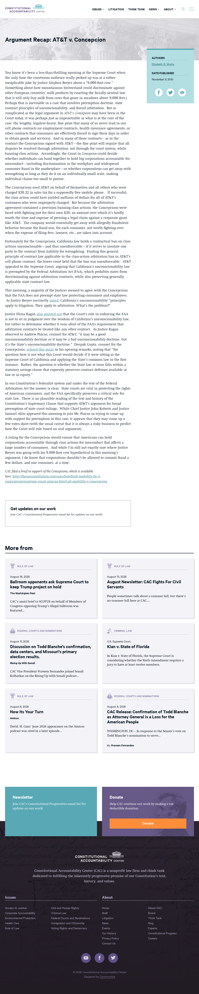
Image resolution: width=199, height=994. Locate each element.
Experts (152, 928)
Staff (105, 913)
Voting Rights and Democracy (69, 928)
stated (53, 300)
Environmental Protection (20, 918)
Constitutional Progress (162, 933)
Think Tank (136, 9)
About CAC (155, 908)
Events (106, 928)
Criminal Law (58, 913)
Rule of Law (12, 928)
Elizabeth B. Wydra (163, 64)
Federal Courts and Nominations (70, 918)
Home (105, 908)
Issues (96, 9)
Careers (152, 938)
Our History (109, 933)
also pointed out (49, 314)
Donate (148, 823)
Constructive (107, 976)
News (153, 9)
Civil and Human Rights (65, 908)
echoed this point (40, 349)
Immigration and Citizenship (68, 923)
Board (151, 913)
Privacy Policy (110, 938)
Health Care (12, 923)
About (169, 9)
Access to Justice (16, 908)
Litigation (116, 9)
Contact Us (109, 943)
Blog (151, 923)
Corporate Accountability (20, 913)
